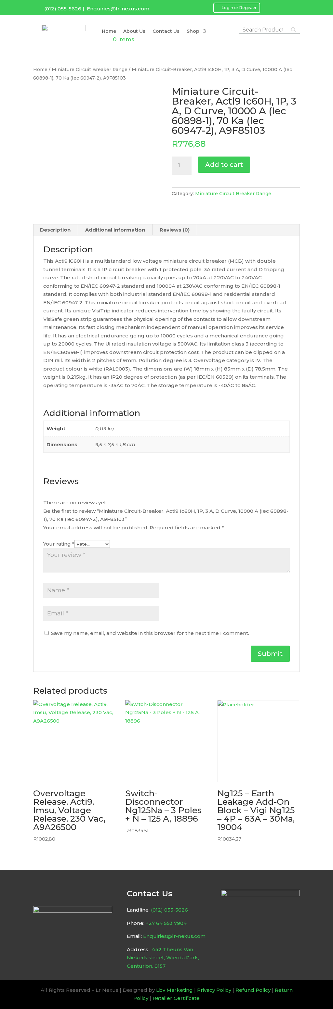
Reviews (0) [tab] (175, 230)
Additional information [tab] (115, 230)
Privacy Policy (214, 990)
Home (109, 31)
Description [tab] (55, 230)
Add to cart (224, 165)
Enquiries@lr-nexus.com (118, 9)
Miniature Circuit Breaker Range (89, 69)
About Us (134, 31)
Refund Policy (253, 990)
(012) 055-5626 (62, 9)
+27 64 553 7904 (166, 923)
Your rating (58, 544)
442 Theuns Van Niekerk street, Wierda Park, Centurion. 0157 (163, 957)
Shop (193, 31)
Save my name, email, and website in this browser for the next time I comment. (150, 633)
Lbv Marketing (174, 990)
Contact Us (166, 31)
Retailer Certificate (176, 998)
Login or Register (239, 7)
